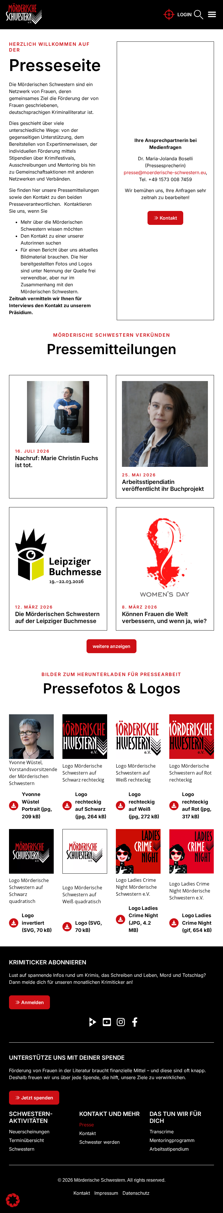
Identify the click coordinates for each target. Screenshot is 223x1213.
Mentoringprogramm (172, 1140)
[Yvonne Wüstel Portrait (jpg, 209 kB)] (13, 805)
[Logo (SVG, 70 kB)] (67, 926)
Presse (86, 1125)
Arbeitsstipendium (169, 1149)
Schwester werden (99, 1142)
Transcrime (162, 1131)
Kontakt (87, 1133)
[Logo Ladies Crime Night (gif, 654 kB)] (174, 923)
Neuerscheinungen (29, 1131)
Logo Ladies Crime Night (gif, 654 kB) (197, 923)
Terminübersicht (26, 1140)
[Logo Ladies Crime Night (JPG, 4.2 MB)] (120, 919)
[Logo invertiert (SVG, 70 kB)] (13, 923)
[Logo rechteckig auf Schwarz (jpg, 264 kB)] (67, 805)
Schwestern (21, 1149)
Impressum (106, 1193)
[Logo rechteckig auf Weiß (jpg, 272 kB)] (120, 805)
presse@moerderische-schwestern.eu (165, 172)
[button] (212, 14)
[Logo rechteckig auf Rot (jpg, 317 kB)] (174, 805)
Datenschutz (136, 1193)
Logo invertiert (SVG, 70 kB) (37, 923)
